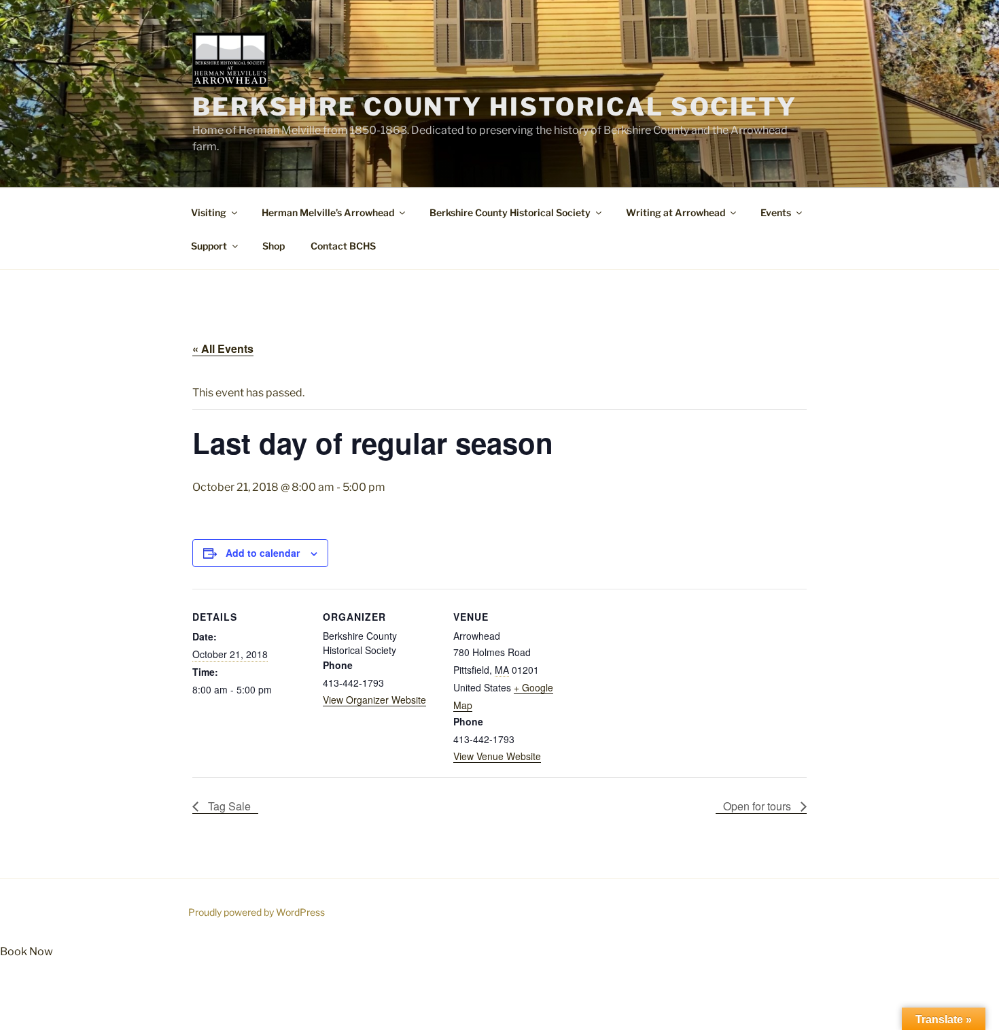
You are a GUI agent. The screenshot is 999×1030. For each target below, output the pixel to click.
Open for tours (758, 806)
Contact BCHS (343, 246)
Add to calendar (263, 553)
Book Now (26, 951)
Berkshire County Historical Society (494, 107)
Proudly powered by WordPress (256, 912)
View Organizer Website (374, 699)
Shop (273, 246)
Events (775, 212)
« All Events (222, 348)
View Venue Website (497, 756)
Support (209, 246)
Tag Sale (228, 806)
